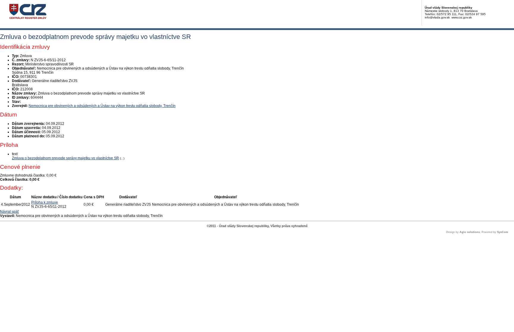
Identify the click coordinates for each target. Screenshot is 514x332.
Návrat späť (9, 212)
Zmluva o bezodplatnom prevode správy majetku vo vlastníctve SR (65, 158)
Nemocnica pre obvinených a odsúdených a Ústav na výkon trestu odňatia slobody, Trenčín (102, 106)
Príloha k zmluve (44, 202)
